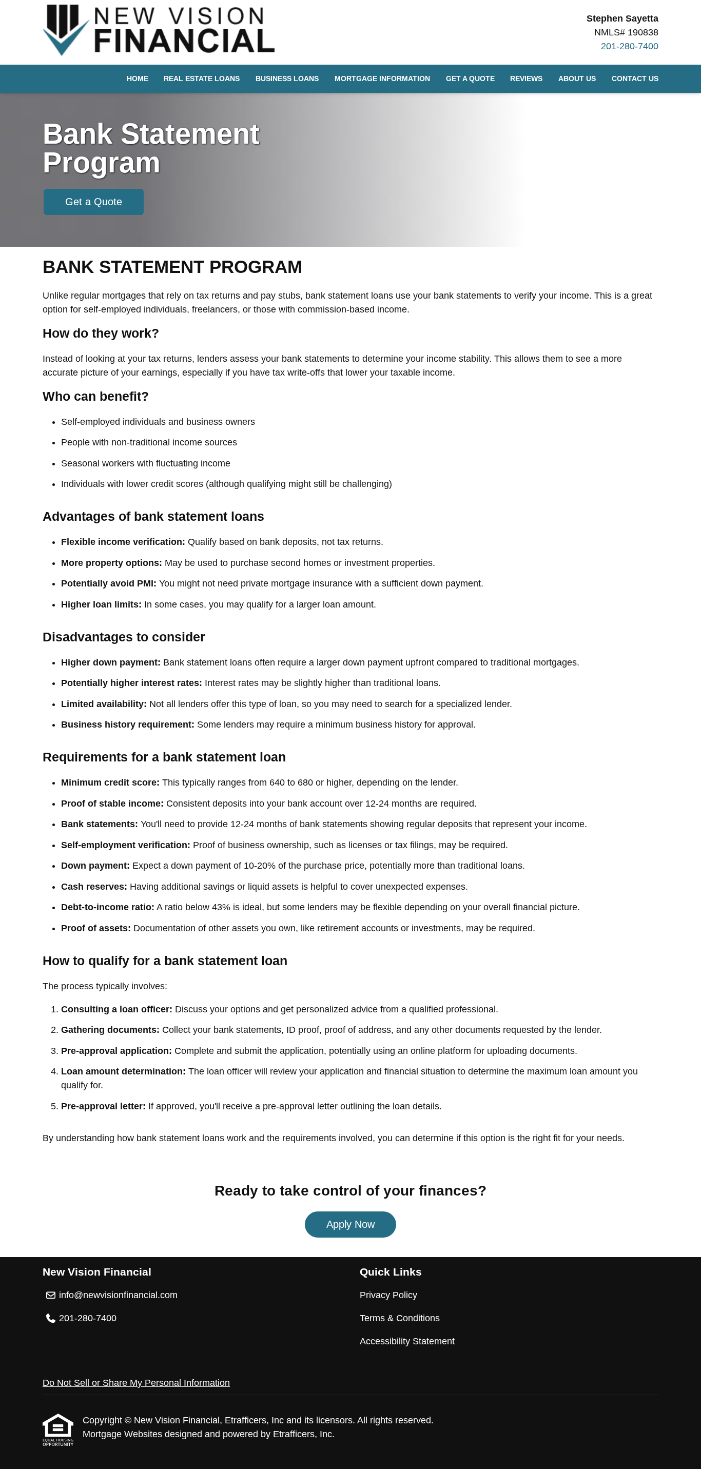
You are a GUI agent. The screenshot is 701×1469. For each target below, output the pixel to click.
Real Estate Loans (202, 78)
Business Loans (287, 78)
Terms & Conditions (400, 1318)
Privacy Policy (388, 1295)
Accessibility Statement (407, 1341)
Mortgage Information (382, 78)
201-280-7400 (629, 46)
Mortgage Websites (124, 1434)
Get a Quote (470, 78)
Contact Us (635, 78)
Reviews (526, 78)
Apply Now (350, 1224)
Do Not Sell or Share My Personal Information (136, 1383)
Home (137, 78)
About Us (577, 78)
